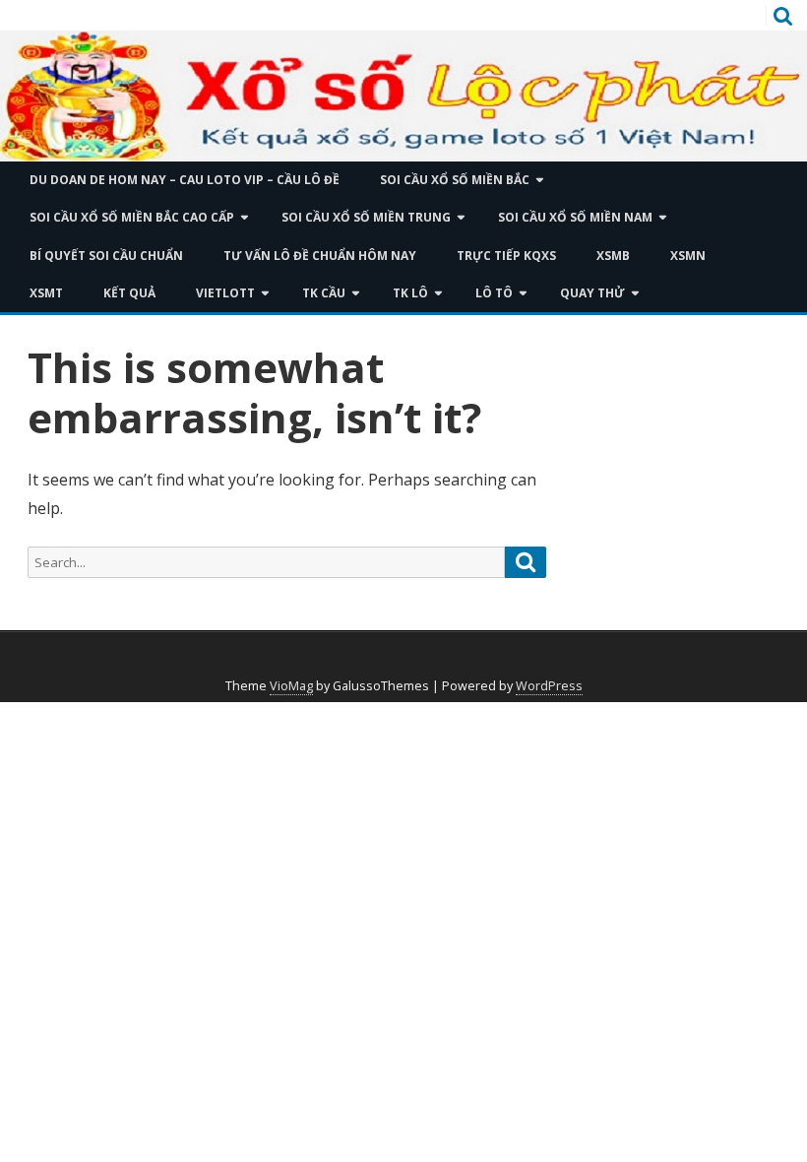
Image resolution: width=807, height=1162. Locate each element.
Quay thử (592, 293)
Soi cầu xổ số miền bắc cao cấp (132, 217)
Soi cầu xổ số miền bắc (454, 179)
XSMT (46, 293)
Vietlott (225, 293)
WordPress (549, 686)
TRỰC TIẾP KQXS (506, 255)
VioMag (291, 686)
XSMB (613, 255)
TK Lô (410, 293)
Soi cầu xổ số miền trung (366, 217)
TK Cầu (323, 293)
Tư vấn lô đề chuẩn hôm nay (319, 255)
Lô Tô (494, 293)
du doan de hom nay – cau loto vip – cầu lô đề (185, 179)
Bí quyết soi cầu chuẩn (106, 255)
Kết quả (129, 293)
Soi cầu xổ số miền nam (575, 217)
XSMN (688, 255)
